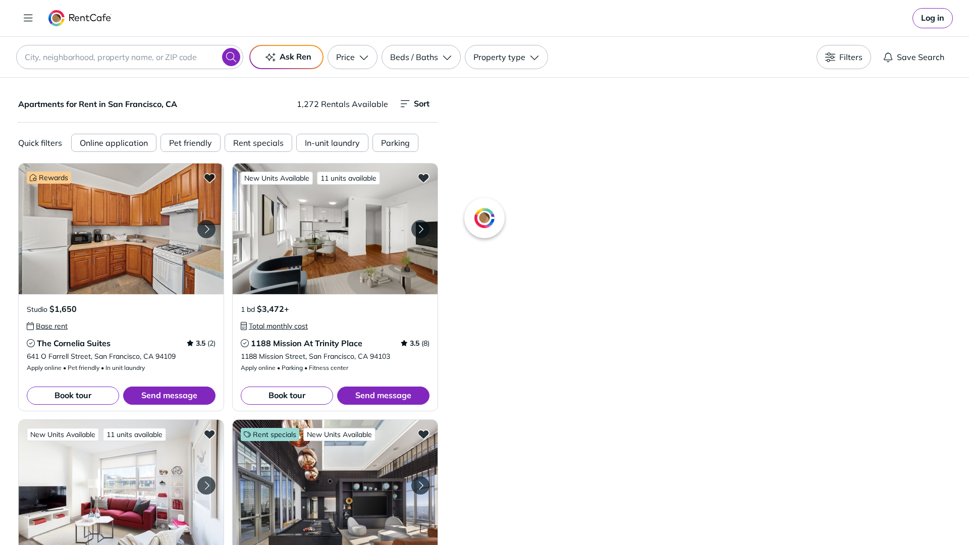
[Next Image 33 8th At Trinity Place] (206, 485)
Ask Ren (295, 56)
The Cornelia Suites (74, 343)
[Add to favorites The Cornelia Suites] (209, 178)
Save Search (920, 57)
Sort (421, 103)
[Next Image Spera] (420, 485)
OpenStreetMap (755, 515)
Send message (169, 395)
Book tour (73, 395)
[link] (932, 18)
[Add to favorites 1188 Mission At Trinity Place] (423, 178)
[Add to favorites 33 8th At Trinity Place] (209, 434)
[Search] (231, 57)
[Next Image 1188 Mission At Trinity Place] (420, 229)
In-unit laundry (332, 143)
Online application (114, 143)
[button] (121, 229)
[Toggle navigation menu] (28, 18)
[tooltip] (47, 326)
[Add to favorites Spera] (423, 434)
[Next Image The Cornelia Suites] (206, 229)
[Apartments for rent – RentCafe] (80, 18)
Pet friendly (190, 143)
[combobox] (129, 57)
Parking (395, 143)
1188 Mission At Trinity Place (306, 343)
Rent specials (258, 143)
